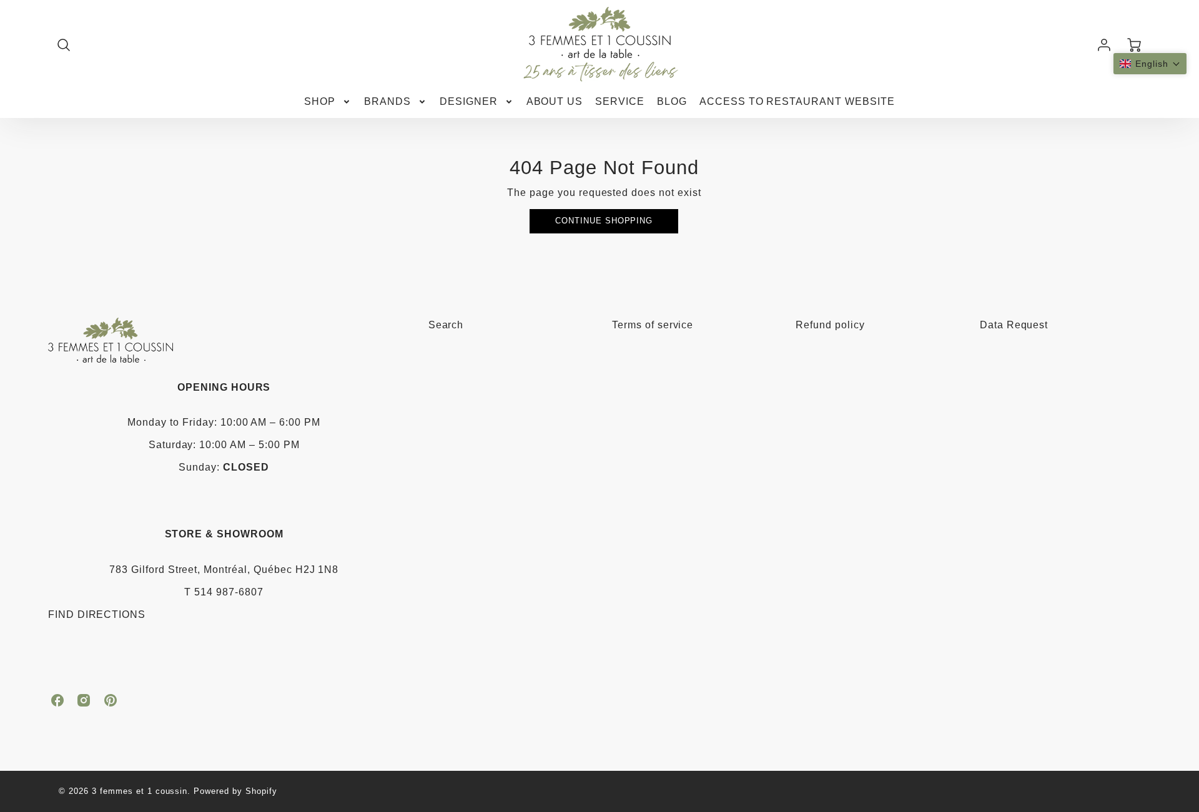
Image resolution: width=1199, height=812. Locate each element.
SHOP (319, 101)
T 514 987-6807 (223, 592)
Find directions (97, 614)
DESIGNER (469, 101)
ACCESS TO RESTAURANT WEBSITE (797, 101)
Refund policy (830, 325)
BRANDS (387, 101)
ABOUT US (554, 101)
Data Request (1014, 325)
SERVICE (619, 101)
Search (446, 325)
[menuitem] (328, 102)
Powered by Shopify (235, 791)
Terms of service (652, 325)
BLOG (672, 101)
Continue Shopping (604, 220)
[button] (1150, 63)
